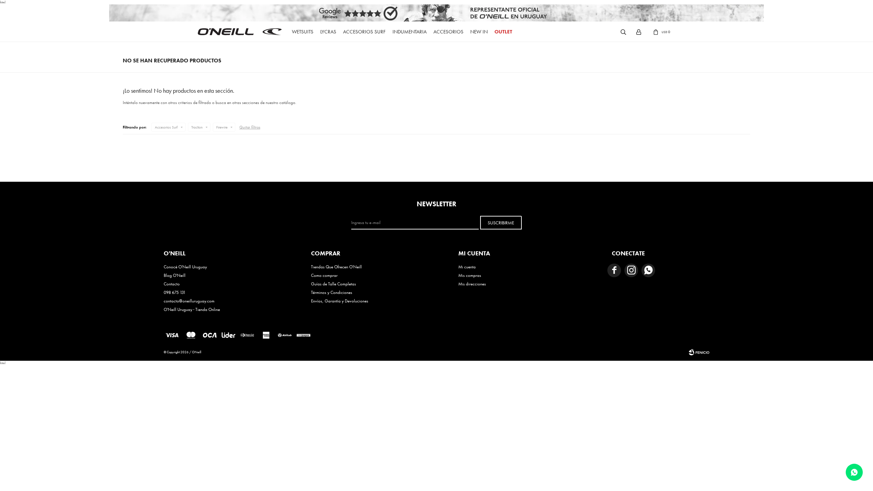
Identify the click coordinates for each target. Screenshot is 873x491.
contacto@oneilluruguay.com (189, 301)
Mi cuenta (467, 267)
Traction (197, 127)
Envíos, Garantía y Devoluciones (339, 301)
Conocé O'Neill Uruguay (185, 267)
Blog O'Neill (175, 275)
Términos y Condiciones (331, 292)
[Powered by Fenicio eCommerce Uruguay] (699, 352)
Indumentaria (410, 31)
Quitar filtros (249, 127)
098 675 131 (175, 292)
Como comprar (324, 275)
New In (479, 31)
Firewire (221, 127)
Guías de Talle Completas (333, 284)
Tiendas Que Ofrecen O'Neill (336, 267)
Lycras (328, 31)
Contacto (172, 284)
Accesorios (448, 31)
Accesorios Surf (364, 31)
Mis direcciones (472, 284)
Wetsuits (302, 31)
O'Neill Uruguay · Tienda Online (192, 309)
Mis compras (469, 275)
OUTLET (503, 31)
